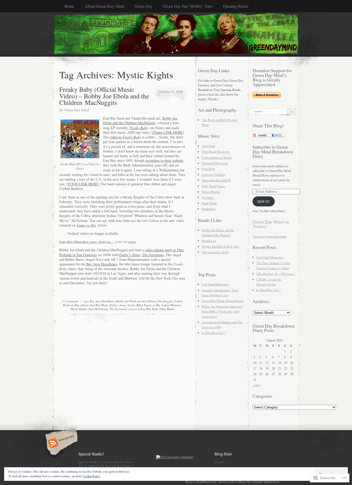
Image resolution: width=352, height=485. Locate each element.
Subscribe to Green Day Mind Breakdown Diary (273, 151)
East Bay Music (99, 305)
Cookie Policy (91, 476)
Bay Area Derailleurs (101, 264)
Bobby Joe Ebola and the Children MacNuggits (140, 120)
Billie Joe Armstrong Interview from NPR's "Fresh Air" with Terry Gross (222, 311)
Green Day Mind (76, 109)
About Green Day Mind (104, 6)
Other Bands (167, 309)
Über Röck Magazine (216, 151)
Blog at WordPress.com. (201, 481)
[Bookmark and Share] (269, 136)
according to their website (164, 160)
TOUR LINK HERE (83, 183)
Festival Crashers (213, 174)
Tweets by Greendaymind (269, 236)
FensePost (208, 168)
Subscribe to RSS (60, 443)
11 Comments (70, 301)
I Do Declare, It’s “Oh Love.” (275, 273)
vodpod (132, 242)
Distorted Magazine (215, 163)
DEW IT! (263, 201)
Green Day (144, 6)
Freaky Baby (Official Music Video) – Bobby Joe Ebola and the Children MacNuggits (104, 96)
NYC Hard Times (213, 186)
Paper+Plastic (211, 191)
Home (69, 6)
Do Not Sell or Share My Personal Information (249, 481)
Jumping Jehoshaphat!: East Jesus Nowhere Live (220, 292)
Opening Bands (235, 6)
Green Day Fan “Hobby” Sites (188, 6)
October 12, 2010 (170, 91)
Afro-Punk (208, 146)
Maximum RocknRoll (216, 180)
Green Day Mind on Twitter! (271, 224)
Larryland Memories (215, 284)
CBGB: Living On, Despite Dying (269, 282)
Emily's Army (118, 305)
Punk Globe (209, 203)
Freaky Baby (135, 305)
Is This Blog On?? (214, 332)
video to (125, 137)
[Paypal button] (267, 96)
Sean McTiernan (98, 309)
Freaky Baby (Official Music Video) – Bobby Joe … (86, 242)
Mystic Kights (78, 309)
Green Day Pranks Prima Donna (223, 300)
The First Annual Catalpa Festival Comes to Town (273, 265)
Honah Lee (209, 240)
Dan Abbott (81, 305)
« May (257, 385)
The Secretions (153, 254)
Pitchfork (208, 197)
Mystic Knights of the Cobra (220, 246)
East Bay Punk (149, 309)
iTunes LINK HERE (168, 132)
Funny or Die (152, 305)
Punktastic (209, 208)
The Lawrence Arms (215, 252)
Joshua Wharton (171, 305)
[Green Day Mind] (176, 34)
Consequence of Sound (216, 157)
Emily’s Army (129, 254)
